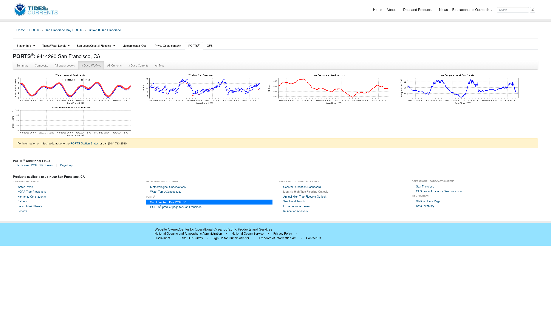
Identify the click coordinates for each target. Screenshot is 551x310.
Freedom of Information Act (277, 238)
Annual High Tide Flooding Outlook (305, 196)
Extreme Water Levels (297, 206)
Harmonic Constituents (31, 196)
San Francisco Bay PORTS (64, 30)
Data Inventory (425, 206)
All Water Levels (65, 65)
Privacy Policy (282, 233)
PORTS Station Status (84, 143)
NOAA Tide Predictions (31, 191)
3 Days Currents (138, 65)
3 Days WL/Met (91, 65)
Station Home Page (428, 201)
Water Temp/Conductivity (165, 191)
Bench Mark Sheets (29, 206)
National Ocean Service (248, 233)
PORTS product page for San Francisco (175, 207)
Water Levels (25, 187)
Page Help (66, 165)
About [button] (391, 9)
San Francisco (425, 186)
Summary (22, 65)
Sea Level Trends (294, 201)
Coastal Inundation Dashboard (302, 187)
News (443, 9)
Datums (22, 201)
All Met (159, 65)
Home (378, 9)
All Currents (114, 65)
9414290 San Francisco (104, 30)
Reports (22, 211)
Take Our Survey (191, 238)
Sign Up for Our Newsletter (231, 238)
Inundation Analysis (295, 211)
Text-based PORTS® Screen (34, 165)
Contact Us (313, 238)
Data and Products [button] (417, 9)
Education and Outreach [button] (470, 9)
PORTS (34, 30)
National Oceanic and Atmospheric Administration (188, 233)
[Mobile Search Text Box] (532, 9)
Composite (41, 65)
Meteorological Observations (168, 187)
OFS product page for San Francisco (439, 191)
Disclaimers (162, 238)
